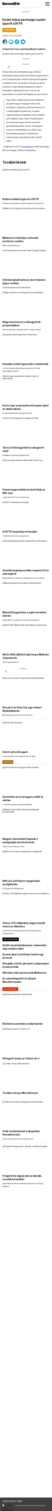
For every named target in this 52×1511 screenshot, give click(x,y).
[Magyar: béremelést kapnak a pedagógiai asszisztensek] (26, 822)
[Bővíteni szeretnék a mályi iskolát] (26, 1006)
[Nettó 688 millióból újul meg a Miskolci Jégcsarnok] (26, 637)
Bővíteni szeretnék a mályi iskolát (22, 1023)
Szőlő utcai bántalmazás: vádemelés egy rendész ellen (24, 947)
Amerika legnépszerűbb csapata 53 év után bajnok (25, 572)
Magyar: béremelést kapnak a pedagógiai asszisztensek (20, 841)
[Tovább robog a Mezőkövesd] (26, 1076)
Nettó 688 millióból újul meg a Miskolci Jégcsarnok (25, 656)
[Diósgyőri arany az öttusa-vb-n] (26, 1041)
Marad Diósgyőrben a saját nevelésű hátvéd (24, 614)
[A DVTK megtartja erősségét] (26, 514)
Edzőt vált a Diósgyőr (15, 752)
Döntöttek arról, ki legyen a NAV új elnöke (22, 799)
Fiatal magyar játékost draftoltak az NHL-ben (23, 491)
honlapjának (27, 147)
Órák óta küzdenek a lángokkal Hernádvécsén (21, 1133)
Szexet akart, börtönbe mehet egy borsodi (23, 956)
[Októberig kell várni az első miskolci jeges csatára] (26, 262)
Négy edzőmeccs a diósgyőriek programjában (21, 324)
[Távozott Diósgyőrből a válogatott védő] (26, 430)
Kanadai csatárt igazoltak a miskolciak (25, 364)
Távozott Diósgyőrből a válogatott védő (23, 449)
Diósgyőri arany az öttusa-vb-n (20, 1058)
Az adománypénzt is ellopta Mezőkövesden (19, 980)
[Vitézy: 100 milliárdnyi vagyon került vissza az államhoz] (26, 906)
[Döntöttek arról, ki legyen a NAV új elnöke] (26, 779)
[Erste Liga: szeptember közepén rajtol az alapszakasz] (26, 388)
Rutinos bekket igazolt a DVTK (20, 199)
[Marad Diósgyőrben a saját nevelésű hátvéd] (26, 595)
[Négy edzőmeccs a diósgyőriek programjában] (26, 304)
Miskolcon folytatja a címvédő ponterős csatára (20, 240)
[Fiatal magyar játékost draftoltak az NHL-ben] (26, 472)
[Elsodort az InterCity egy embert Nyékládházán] (26, 690)
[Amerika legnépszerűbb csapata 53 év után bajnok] (26, 553)
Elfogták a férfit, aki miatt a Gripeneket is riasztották (25, 965)
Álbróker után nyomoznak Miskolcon (24, 972)
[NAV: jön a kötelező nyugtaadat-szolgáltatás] (26, 864)
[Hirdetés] (26, 67)
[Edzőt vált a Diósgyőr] (26, 735)
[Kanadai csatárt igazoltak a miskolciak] (26, 347)
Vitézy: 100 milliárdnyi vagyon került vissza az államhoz (23, 925)
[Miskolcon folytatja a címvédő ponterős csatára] (26, 220)
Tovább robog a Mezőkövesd (20, 1093)
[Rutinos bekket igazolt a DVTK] (26, 182)
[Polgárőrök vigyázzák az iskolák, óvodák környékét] (26, 1158)
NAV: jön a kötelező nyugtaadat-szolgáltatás (21, 883)
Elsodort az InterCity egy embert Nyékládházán (22, 709)
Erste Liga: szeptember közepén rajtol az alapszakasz (25, 407)
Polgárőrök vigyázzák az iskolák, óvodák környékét (22, 1178)
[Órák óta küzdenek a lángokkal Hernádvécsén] (26, 1114)
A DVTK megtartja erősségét (19, 531)
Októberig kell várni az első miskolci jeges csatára (23, 282)
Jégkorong (9, 30)
